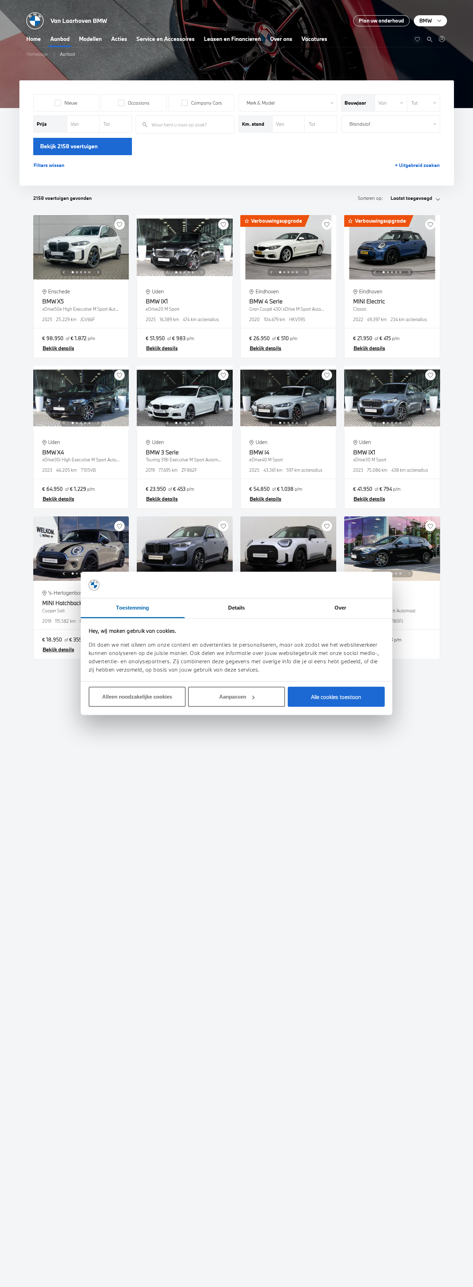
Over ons (281, 38)
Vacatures (314, 38)
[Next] (98, 272)
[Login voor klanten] (442, 39)
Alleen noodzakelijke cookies (137, 697)
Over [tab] (340, 608)
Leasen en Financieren (232, 38)
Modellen (90, 38)
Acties (119, 38)
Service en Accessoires (165, 38)
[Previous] (63, 272)
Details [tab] (236, 608)
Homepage (37, 54)
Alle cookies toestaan (336, 697)
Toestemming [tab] (132, 608)
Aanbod (60, 38)
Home (33, 38)
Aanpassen (232, 697)
